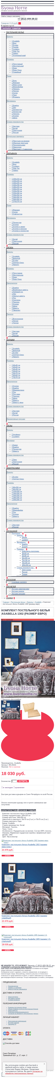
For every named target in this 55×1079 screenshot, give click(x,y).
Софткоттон (17, 214)
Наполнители (12, 283)
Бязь (15, 81)
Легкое (15, 321)
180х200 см (17, 498)
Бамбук (16, 106)
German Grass (18, 263)
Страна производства (15, 122)
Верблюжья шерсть (20, 290)
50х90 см (25, 556)
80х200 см (17, 487)
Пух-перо (16, 394)
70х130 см (26, 560)
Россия (16, 132)
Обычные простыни (20, 143)
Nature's (16, 265)
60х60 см (16, 375)
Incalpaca (16, 435)
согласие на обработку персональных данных (23, 1072)
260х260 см (17, 199)
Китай (15, 128)
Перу (15, 460)
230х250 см (17, 195)
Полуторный (18, 64)
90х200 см (17, 489)
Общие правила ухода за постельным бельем (23, 1009)
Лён (14, 108)
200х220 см (17, 189)
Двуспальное (18, 275)
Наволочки (17, 147)
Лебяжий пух (18, 292)
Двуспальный (18, 66)
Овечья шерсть (19, 296)
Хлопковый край (19, 55)
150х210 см (17, 179)
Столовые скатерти (19, 582)
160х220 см (17, 183)
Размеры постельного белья (17, 1007)
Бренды (10, 37)
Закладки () (12, 1024)
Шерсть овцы (18, 402)
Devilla (24, 537)
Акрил (15, 445)
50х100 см (26, 558)
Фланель (16, 97)
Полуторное (17, 273)
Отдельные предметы (15, 136)
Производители (13, 986)
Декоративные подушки (16, 419)
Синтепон (16, 300)
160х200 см (17, 496)
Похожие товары (27, 810)
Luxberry (16, 49)
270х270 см (17, 201)
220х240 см (17, 193)
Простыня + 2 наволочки (22, 149)
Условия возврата (14, 1000)
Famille (15, 47)
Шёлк (15, 118)
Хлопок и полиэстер (21, 231)
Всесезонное (18, 319)
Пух (14, 298)
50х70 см (16, 373)
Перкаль (16, 89)
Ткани (9, 76)
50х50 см (16, 371)
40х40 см (16, 365)
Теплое (16, 323)
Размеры (10, 59)
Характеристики (9, 810)
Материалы (11, 101)
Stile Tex (16, 51)
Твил (15, 95)
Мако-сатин (17, 85)
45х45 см (16, 369)
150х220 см (17, 181)
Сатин (15, 93)
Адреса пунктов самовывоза (17, 989)
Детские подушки (18, 593)
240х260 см (17, 197)
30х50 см (25, 553)
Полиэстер (17, 112)
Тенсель (16, 114)
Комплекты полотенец (30, 551)
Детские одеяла (18, 591)
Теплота (10, 314)
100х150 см (26, 565)
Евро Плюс (17, 70)
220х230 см (17, 191)
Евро (15, 68)
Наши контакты (13, 997)
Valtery (15, 53)
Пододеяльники (19, 145)
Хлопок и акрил (19, 227)
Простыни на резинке (21, 141)
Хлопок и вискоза (20, 229)
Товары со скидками (14, 987)
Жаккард (16, 83)
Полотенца (16, 533)
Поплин (16, 91)
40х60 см (16, 367)
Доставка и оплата (14, 998)
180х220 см (17, 187)
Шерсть (16, 308)
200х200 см (17, 500)
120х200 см (17, 491)
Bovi (14, 43)
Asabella (16, 41)
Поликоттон (17, 110)
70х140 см (26, 563)
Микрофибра (18, 87)
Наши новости (12, 1010)
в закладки (8, 787)
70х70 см (16, 378)
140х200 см (17, 494)
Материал (11, 441)
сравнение (19, 787)
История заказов (13, 1022)
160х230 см (17, 185)
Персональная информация (17, 1021)
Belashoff (16, 258)
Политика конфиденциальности (18, 1012)
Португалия (17, 130)
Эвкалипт (16, 310)
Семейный (17, 72)
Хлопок (16, 116)
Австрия (16, 126)
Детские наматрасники (20, 589)
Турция (24, 574)
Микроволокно (18, 390)
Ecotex (15, 45)
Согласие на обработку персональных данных (23, 1013)
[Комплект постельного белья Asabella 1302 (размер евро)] (11, 719)
